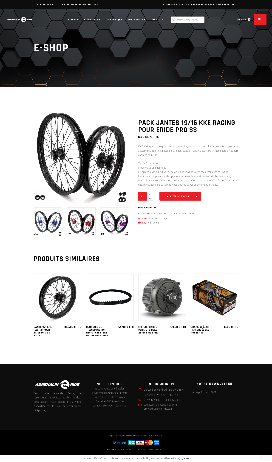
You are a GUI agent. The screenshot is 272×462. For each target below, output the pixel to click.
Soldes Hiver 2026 (158, 218)
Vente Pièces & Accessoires (110, 397)
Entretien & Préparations (110, 401)
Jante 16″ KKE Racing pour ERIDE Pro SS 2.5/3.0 (43, 331)
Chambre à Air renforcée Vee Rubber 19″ (200, 329)
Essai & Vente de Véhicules (109, 388)
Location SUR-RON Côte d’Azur (110, 405)
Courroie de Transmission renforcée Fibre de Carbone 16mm (97, 331)
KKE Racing (153, 223)
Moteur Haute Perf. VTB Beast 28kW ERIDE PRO (148, 329)
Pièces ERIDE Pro (159, 214)
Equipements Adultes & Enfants (109, 392)
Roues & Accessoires (184, 214)
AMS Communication (157, 449)
